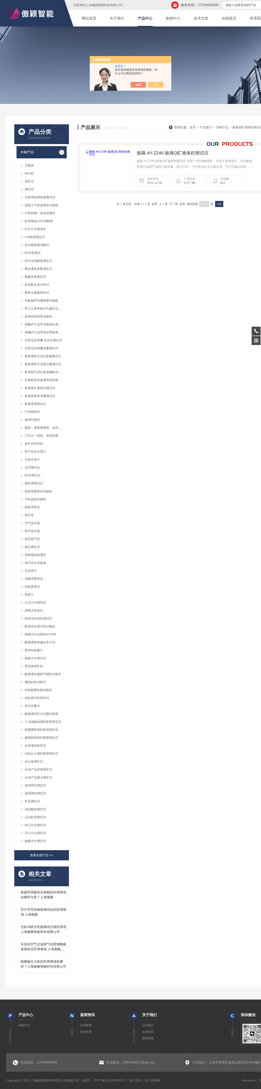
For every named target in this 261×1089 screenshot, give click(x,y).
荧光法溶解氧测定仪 (38, 260)
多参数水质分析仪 (37, 284)
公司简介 (148, 1025)
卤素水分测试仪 (35, 658)
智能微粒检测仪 (35, 555)
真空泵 (29, 515)
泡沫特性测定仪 (35, 785)
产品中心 (145, 18)
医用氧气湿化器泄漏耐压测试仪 (46, 372)
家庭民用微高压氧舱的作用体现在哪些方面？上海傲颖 (43, 895)
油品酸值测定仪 (35, 809)
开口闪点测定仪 (35, 833)
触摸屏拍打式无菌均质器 (41, 713)
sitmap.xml (249, 1080)
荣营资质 (148, 1038)
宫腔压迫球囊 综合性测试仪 (43, 340)
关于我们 (117, 18)
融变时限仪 (32, 419)
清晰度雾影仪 (34, 578)
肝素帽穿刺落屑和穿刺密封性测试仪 (46, 380)
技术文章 (201, 18)
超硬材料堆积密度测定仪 (41, 737)
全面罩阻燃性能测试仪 (40, 197)
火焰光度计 (32, 459)
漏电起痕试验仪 (35, 682)
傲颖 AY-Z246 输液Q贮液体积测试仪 (173, 152)
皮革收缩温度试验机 (38, 316)
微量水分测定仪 (35, 841)
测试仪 (29, 189)
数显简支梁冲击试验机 (40, 626)
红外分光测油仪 (35, 229)
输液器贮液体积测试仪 (40, 388)
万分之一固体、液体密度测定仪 (46, 435)
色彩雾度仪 (32, 586)
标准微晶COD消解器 (39, 221)
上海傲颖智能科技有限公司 (104, 5)
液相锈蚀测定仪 (35, 793)
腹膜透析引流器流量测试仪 (43, 364)
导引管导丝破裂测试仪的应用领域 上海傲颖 (43, 912)
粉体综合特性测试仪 (38, 618)
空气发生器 (32, 523)
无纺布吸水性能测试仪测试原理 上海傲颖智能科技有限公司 (43, 929)
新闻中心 (173, 18)
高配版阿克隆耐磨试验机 (41, 300)
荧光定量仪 (32, 706)
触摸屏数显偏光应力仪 (40, 642)
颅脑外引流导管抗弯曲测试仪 (44, 332)
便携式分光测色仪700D (40, 634)
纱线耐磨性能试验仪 (38, 690)
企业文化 (148, 1031)
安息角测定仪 (34, 666)
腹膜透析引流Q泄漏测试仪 (43, 356)
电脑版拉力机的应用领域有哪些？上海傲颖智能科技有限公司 (43, 964)
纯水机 (29, 173)
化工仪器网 (152, 1080)
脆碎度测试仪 (34, 483)
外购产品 (27, 152)
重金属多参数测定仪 (38, 268)
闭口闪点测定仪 (35, 825)
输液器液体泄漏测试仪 (40, 396)
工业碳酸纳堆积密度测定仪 (43, 721)
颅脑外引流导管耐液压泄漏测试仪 (46, 324)
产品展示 (206, 127)
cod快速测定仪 (35, 237)
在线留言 (229, 18)
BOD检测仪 (33, 253)
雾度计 (29, 594)
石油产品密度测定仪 (38, 769)
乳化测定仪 (32, 801)
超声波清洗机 (34, 443)
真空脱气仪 (32, 539)
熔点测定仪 (32, 547)
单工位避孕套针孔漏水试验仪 (44, 308)
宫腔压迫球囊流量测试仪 (41, 348)
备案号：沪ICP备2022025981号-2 (104, 1080)
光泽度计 (31, 570)
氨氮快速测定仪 (35, 276)
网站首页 (89, 18)
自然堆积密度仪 (35, 745)
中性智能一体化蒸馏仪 (40, 213)
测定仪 (29, 181)
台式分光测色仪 (35, 602)
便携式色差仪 (34, 610)
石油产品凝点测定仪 (38, 777)
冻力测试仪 (32, 467)
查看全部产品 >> (41, 855)
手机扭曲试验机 (35, 499)
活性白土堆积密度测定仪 (41, 753)
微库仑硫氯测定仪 (37, 292)
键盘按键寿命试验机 (38, 491)
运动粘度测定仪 (35, 817)
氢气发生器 (32, 531)
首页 (193, 127)
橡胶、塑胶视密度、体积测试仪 (46, 427)
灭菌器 (29, 165)
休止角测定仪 (34, 761)
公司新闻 (86, 1025)
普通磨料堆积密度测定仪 (41, 729)
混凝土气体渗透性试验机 (41, 205)
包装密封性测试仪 (37, 698)
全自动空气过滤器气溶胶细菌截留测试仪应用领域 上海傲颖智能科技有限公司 (43, 947)
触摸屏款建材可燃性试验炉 (43, 674)
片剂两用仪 (32, 411)
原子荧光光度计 (35, 451)
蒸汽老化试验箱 (35, 562)
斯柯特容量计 (34, 650)
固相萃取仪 (32, 507)
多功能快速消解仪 (37, 245)
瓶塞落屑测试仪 (35, 404)
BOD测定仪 (33, 475)
